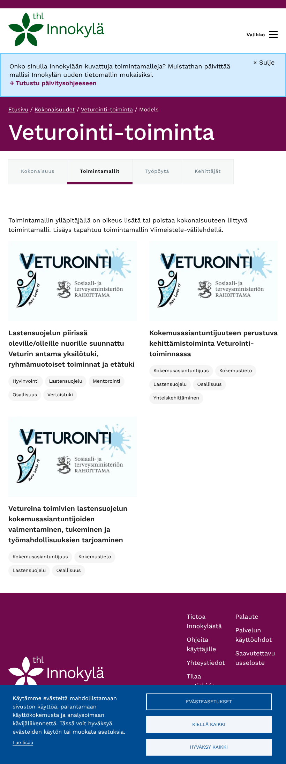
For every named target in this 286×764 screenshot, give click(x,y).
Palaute (246, 616)
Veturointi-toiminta (107, 109)
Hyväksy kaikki (209, 747)
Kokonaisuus (37, 171)
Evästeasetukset (209, 701)
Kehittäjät (208, 171)
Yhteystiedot (206, 663)
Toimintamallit (100, 171)
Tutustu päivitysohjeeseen (56, 83)
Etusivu (18, 109)
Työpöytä (157, 171)
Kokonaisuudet (55, 109)
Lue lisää (23, 742)
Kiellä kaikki (208, 724)
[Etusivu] (56, 31)
